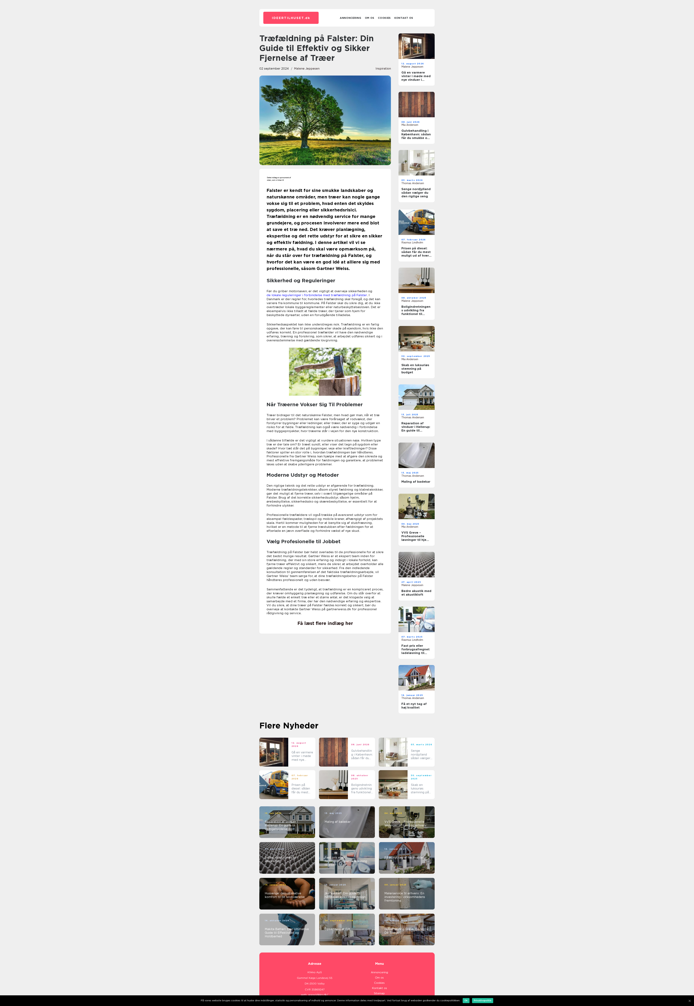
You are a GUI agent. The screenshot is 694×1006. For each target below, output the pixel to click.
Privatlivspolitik (482, 1000)
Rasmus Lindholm (412, 242)
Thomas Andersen (412, 183)
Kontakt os (403, 17)
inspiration (383, 68)
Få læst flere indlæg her (325, 623)
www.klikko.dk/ (318, 994)
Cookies (384, 17)
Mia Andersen (409, 125)
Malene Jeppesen (307, 68)
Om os (369, 17)
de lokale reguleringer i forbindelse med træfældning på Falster (317, 295)
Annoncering (350, 17)
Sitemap (379, 993)
